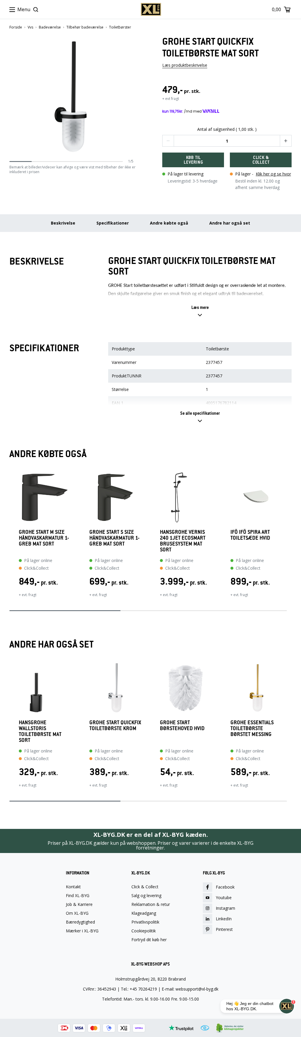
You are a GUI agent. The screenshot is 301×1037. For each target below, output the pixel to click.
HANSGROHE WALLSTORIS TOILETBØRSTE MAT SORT (40, 731)
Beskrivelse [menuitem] (63, 223)
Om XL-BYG (77, 913)
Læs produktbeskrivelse (184, 65)
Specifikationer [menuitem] (112, 223)
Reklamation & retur (150, 904)
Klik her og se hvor (273, 174)
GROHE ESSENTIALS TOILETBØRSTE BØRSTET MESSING (252, 728)
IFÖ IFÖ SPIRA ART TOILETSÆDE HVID (250, 535)
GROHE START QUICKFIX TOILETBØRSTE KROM (115, 726)
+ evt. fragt (27, 594)
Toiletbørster (120, 27)
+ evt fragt (170, 98)
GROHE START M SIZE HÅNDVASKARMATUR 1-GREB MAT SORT (44, 538)
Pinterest (224, 929)
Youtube (224, 897)
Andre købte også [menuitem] (169, 223)
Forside (15, 27)
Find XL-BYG (77, 896)
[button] (131, 97)
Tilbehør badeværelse (84, 27)
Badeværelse (50, 27)
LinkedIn (224, 918)
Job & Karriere (79, 904)
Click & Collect (144, 887)
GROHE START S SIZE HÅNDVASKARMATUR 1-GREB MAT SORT (114, 538)
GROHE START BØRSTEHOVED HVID (182, 726)
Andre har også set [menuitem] (229, 223)
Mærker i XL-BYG (82, 931)
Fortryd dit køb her (149, 940)
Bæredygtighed (80, 922)
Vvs (30, 27)
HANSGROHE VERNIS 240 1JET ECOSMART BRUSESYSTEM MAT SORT (182, 541)
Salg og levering (146, 896)
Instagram (225, 908)
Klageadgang (143, 913)
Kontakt (73, 887)
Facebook (225, 887)
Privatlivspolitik (145, 922)
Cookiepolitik (143, 931)
